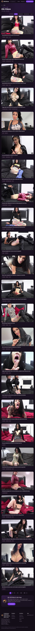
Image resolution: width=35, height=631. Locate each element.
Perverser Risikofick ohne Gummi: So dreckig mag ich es (12, 443)
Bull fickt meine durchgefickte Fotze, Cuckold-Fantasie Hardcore (13, 131)
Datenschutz (21, 616)
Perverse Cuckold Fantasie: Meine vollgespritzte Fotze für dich (13, 59)
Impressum (21, 615)
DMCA (20, 619)
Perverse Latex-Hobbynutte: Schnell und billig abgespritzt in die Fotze (14, 203)
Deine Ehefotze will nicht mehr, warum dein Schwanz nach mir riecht (14, 83)
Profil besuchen (31, 1)
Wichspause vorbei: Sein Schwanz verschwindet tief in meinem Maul (14, 563)
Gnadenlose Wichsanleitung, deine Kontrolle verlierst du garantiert (13, 467)
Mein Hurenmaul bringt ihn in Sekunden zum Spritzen (11, 347)
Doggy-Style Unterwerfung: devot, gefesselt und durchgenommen (13, 107)
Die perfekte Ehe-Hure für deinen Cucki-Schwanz (10, 35)
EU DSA (20, 621)
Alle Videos (13, 616)
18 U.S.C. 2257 (21, 618)
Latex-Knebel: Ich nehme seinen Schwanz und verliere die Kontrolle (14, 395)
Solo (9, 37)
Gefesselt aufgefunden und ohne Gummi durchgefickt (11, 251)
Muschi (7, 37)
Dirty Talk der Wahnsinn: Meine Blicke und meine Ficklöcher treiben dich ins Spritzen (17, 539)
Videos (18, 1)
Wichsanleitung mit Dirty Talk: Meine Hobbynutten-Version (12, 179)
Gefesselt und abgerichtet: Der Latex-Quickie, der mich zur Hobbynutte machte (16, 491)
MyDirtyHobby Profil (30, 615)
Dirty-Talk (4, 37)
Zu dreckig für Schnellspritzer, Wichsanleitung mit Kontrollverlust (13, 227)
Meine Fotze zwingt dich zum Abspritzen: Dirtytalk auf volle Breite (13, 275)
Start (2, 5)
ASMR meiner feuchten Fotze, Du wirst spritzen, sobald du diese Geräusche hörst (16, 371)
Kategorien (23, 1)
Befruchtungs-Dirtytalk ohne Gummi (8, 323)
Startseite (13, 615)
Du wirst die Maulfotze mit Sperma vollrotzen (10, 155)
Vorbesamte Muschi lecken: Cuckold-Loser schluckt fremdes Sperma (14, 299)
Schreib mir (12, 604)
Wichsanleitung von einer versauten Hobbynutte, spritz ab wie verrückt (14, 419)
